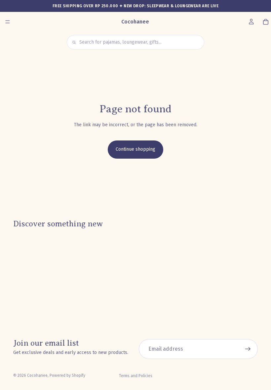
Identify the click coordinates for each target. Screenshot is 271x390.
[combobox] (139, 42)
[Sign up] (248, 349)
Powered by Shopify (67, 375)
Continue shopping (135, 149)
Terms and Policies (135, 375)
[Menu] (7, 21)
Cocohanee (37, 375)
